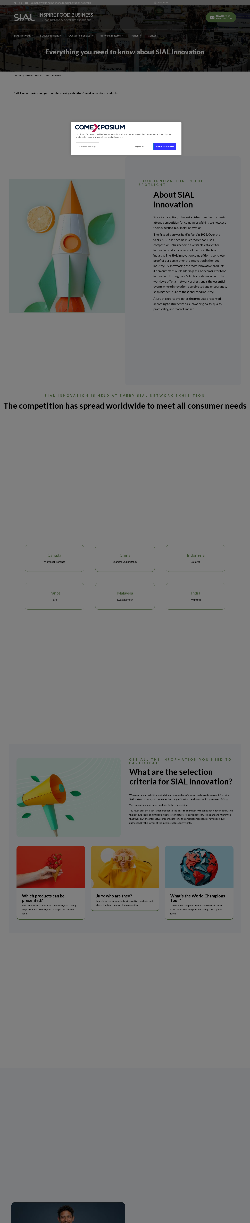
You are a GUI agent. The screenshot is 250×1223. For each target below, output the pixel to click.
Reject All (139, 146)
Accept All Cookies (164, 146)
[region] (126, 138)
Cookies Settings (87, 146)
